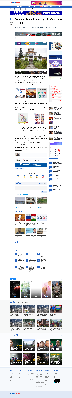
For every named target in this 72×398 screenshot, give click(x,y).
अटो (19, 377)
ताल (12, 8)
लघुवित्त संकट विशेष (47, 373)
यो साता (22, 302)
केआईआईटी (17, 168)
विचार (29, 6)
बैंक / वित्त (20, 376)
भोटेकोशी (22, 8)
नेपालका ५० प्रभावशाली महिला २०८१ (39, 375)
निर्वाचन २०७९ (47, 379)
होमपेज (11, 6)
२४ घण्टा (18, 302)
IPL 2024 (29, 375)
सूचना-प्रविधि (20, 379)
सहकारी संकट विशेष (47, 372)
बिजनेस (17, 6)
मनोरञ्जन (25, 6)
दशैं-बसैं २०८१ (47, 384)
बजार (19, 372)
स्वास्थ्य (52, 6)
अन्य (34, 6)
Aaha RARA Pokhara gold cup (31, 378)
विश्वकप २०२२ (47, 383)
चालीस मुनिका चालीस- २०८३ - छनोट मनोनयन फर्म (40, 379)
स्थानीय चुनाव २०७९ (47, 377)
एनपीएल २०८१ (29, 372)
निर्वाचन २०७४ (47, 376)
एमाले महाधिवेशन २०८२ (48, 381)
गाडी (26, 8)
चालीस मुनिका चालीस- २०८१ (40, 382)
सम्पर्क (54, 377)
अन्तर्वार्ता (11, 376)
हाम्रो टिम (55, 372)
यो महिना (25, 302)
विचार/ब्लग (11, 373)
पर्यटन (19, 373)
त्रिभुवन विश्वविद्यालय (22, 168)
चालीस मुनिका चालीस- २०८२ (40, 381)
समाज (10, 372)
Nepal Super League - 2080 (31, 380)
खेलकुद (32, 6)
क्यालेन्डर (52, 143)
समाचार (14, 6)
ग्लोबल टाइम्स (17, 8)
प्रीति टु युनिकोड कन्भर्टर (39, 386)
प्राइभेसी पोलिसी (56, 376)
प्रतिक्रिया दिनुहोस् (44, 191)
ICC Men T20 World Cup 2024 (31, 374)
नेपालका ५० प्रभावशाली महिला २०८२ (39, 373)
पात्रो (42, 6)
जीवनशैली (21, 6)
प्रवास (10, 380)
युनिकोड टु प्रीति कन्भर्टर (39, 388)
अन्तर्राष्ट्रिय (11, 381)
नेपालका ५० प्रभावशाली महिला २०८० (39, 377)
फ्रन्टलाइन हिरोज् (38, 385)
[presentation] (45, 194)
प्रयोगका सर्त (55, 373)
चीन (30, 8)
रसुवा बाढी (35, 8)
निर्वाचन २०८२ (47, 380)
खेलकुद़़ (11, 377)
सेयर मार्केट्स (46, 6)
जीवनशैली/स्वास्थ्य (12, 379)
